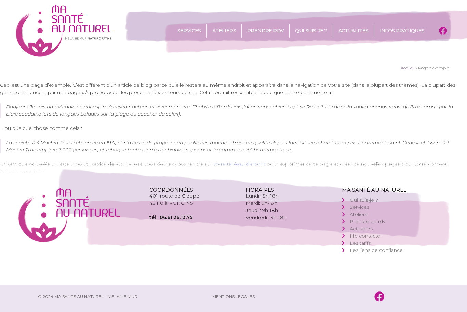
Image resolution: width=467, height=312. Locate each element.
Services (189, 31)
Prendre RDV (265, 31)
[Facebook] (379, 296)
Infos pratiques (402, 31)
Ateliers (224, 31)
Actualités (353, 31)
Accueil (407, 67)
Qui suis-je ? (311, 31)
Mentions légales (233, 296)
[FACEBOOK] (442, 31)
